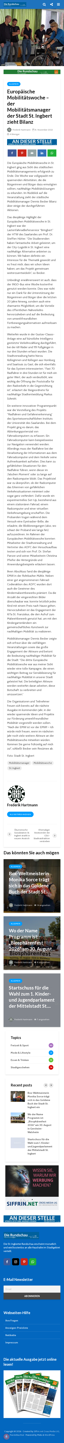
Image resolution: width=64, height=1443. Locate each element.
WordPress (50, 1435)
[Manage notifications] (6, 1436)
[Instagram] (15, 1261)
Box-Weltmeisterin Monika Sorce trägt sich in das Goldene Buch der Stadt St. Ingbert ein (39, 1100)
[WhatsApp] (32, 1261)
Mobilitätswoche (43, 763)
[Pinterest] (24, 1261)
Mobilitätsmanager (19, 763)
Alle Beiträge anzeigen (20, 814)
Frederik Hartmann (21, 129)
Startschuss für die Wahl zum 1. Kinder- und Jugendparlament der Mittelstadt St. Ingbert (40, 1146)
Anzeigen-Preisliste (16, 1327)
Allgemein (13, 84)
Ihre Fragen (11, 1320)
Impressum (11, 1342)
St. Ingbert (14, 768)
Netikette (10, 1335)
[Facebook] (7, 1261)
